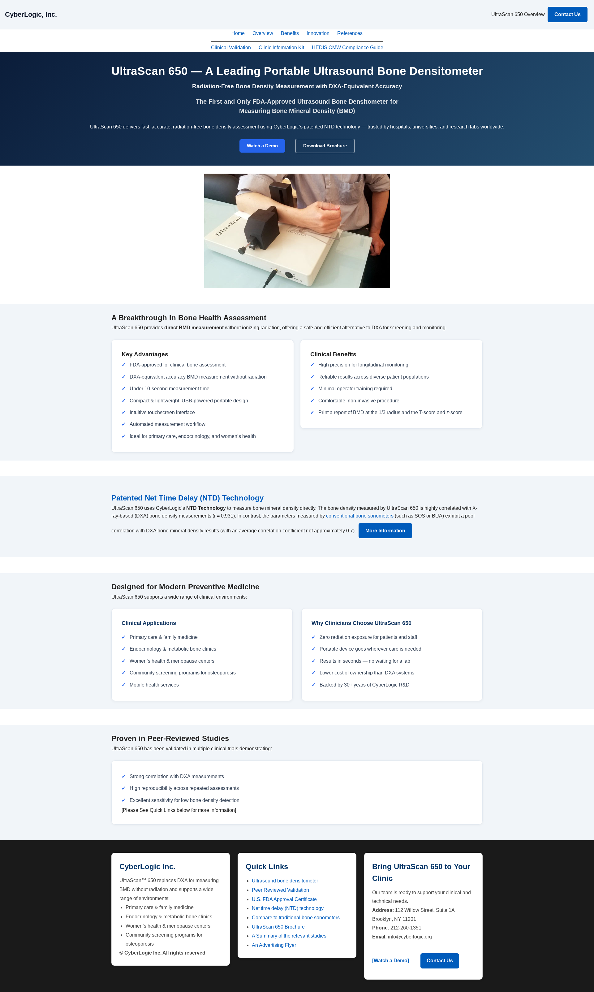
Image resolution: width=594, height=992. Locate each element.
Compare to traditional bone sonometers (296, 917)
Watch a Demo (262, 145)
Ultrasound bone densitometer (285, 880)
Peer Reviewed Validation (280, 890)
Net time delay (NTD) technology (288, 908)
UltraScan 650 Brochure (278, 926)
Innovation (318, 33)
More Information (385, 530)
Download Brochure (325, 145)
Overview (262, 33)
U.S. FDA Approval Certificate (284, 899)
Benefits (290, 33)
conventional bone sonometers (360, 515)
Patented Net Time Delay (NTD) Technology (187, 498)
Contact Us (567, 14)
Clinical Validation (231, 47)
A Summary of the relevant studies (289, 935)
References (350, 33)
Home (238, 33)
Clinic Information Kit (281, 47)
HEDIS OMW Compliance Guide (347, 47)
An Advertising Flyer (274, 945)
